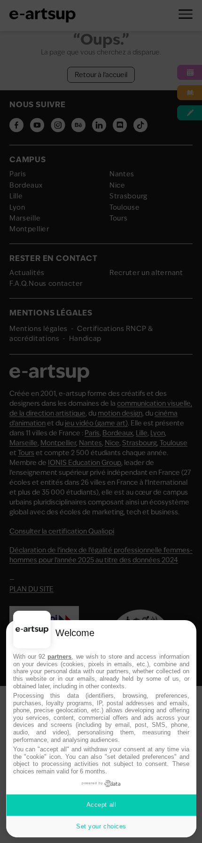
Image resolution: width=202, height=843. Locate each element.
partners (59, 656)
